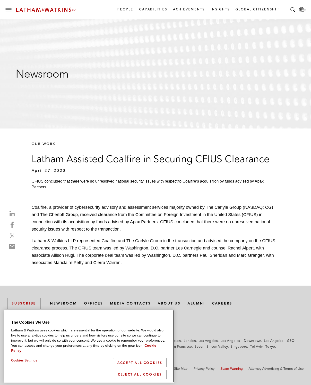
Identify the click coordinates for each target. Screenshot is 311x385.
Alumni (196, 303)
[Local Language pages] (302, 10)
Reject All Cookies (140, 374)
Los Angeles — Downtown (241, 340)
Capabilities (153, 9)
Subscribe (24, 303)
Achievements (188, 9)
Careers (222, 303)
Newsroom (63, 303)
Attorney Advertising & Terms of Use (276, 368)
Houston (174, 340)
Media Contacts (130, 303)
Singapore (239, 346)
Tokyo (270, 346)
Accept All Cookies (139, 363)
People (125, 9)
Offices (93, 303)
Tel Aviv (256, 346)
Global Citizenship (257, 9)
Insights (219, 9)
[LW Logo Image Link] (46, 9)
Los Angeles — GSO (279, 340)
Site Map (181, 368)
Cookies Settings (24, 360)
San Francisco (181, 346)
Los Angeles (208, 340)
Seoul (199, 346)
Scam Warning (231, 368)
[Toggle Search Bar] (293, 10)
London (190, 340)
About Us (169, 303)
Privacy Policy (204, 368)
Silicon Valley (217, 346)
